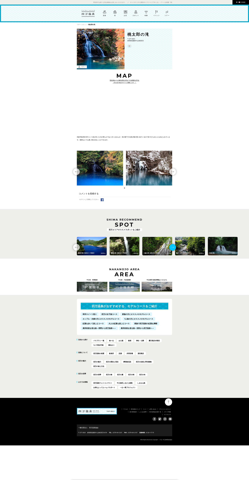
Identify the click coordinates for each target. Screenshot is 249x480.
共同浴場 (130, 353)
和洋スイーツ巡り (90, 314)
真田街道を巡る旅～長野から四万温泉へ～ (99, 328)
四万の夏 (120, 375)
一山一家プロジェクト (128, 387)
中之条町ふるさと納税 (124, 383)
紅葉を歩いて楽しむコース (93, 323)
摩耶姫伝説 (127, 362)
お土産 (121, 341)
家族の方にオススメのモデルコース (136, 314)
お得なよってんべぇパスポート (104, 387)
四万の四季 (97, 375)
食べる (111, 341)
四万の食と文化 (98, 366)
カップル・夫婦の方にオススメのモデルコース (101, 319)
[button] (124, 188)
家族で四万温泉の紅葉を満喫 (145, 323)
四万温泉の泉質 (98, 353)
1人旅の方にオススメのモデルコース (138, 319)
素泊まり (111, 345)
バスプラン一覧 (98, 341)
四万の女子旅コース (109, 314)
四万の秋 (131, 375)
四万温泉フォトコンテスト (102, 383)
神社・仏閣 (140, 341)
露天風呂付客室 (154, 341)
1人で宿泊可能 (98, 345)
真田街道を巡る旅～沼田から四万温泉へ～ (137, 328)
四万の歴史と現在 (112, 362)
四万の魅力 (97, 362)
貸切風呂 (141, 353)
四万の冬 (142, 375)
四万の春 (109, 375)
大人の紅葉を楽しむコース (119, 323)
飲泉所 (111, 353)
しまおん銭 (141, 383)
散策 (129, 46)
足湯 (120, 353)
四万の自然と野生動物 (144, 362)
